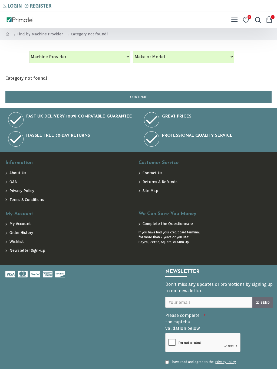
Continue (138, 97)
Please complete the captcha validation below (182, 322)
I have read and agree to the (203, 362)
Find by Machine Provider (40, 34)
